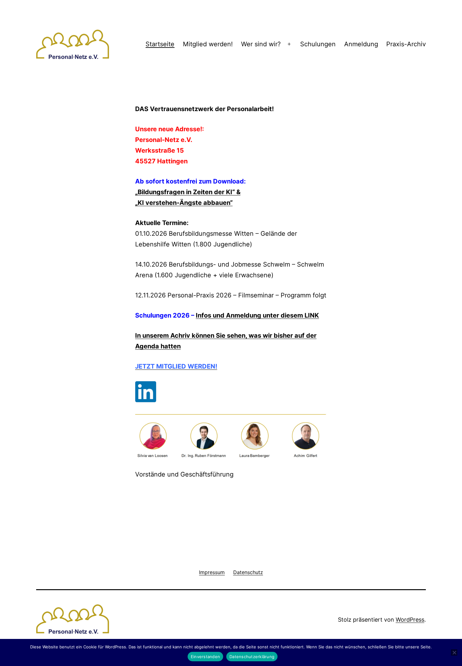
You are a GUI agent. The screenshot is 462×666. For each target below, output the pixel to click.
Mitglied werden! (208, 44)
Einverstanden (205, 656)
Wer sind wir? (261, 44)
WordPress (410, 619)
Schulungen (318, 44)
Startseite (160, 44)
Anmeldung (361, 44)
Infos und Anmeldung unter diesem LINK (257, 315)
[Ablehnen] (454, 652)
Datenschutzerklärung (251, 656)
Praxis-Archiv (406, 44)
